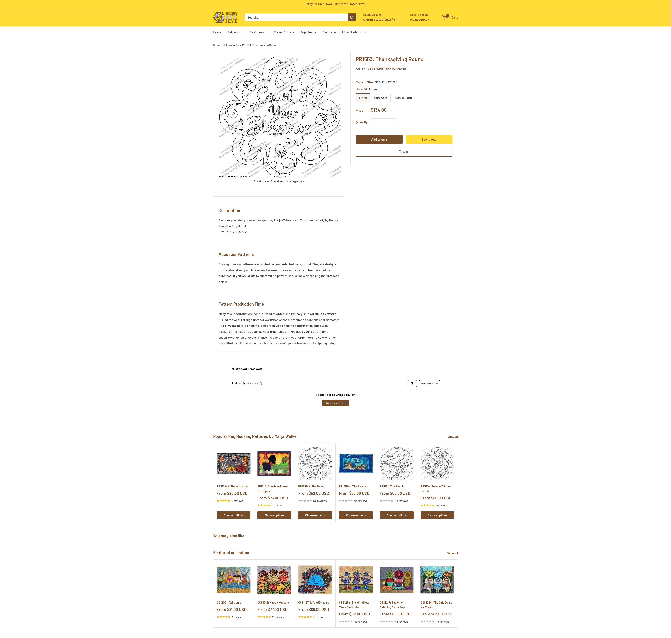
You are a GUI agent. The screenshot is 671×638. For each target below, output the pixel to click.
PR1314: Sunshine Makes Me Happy (272, 488)
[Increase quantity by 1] (393, 122)
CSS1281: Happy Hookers (273, 602)
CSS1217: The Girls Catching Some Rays (392, 605)
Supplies (306, 32)
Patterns (234, 32)
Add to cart (379, 139)
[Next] (458, 483)
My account (419, 19)
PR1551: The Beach (392, 486)
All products (231, 45)
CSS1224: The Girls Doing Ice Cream (436, 605)
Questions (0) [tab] (254, 383)
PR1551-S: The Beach (311, 486)
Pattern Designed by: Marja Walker (381, 68)
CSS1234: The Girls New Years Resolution (354, 605)
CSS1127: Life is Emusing (313, 602)
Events (327, 32)
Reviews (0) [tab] (238, 383)
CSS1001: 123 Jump (229, 602)
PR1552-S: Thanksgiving (232, 486)
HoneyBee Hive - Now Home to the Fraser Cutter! (335, 4)
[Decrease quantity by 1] (374, 122)
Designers (257, 32)
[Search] (352, 17)
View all (453, 553)
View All (453, 437)
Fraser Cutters (284, 32)
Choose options (233, 515)
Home (217, 32)
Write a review (335, 403)
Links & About (352, 32)
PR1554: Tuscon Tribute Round (436, 488)
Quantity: (362, 122)
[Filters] (412, 383)
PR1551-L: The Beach (352, 486)
